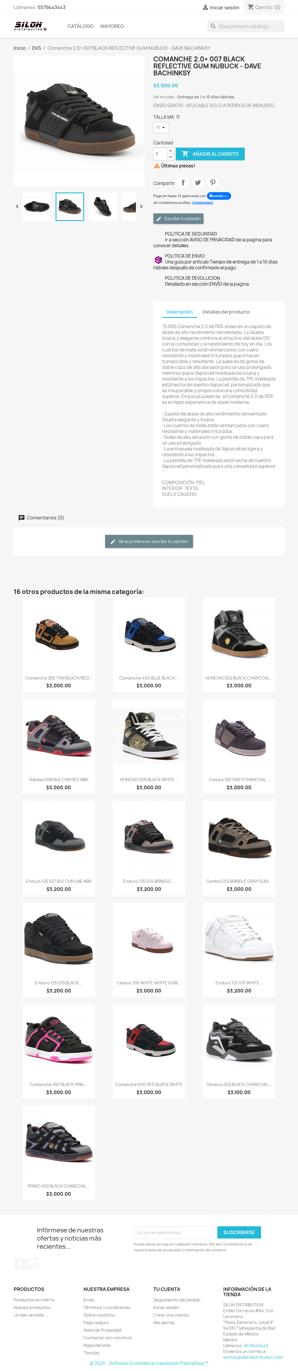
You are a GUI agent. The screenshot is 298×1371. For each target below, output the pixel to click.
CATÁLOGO (81, 26)
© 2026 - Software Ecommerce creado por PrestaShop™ (149, 1363)
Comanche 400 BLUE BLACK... (148, 678)
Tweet (198, 182)
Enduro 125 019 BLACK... (58, 983)
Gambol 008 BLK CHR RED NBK (58, 779)
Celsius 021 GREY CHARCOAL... (239, 779)
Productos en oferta (34, 1300)
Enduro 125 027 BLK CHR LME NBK (59, 881)
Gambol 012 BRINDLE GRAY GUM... (239, 881)
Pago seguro (96, 1322)
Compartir (183, 182)
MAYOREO (112, 26)
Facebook (20, 1264)
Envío (89, 1300)
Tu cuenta (166, 1289)
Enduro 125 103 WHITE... (239, 983)
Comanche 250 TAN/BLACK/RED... (58, 678)
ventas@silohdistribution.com (253, 1357)
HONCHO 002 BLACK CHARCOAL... (239, 678)
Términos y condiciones (107, 1307)
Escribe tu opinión (182, 218)
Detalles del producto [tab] (226, 312)
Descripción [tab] (179, 312)
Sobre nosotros (99, 1315)
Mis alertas (164, 1322)
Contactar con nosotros (108, 1337)
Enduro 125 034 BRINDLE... (149, 881)
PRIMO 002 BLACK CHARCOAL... (59, 1186)
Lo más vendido (29, 1315)
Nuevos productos (32, 1307)
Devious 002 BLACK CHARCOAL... (239, 1084)
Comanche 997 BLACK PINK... (58, 1084)
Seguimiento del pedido (177, 1300)
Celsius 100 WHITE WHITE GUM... (149, 983)
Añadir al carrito (210, 153)
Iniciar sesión (166, 1307)
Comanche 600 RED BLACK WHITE (149, 1084)
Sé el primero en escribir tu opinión (153, 541)
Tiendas (92, 1353)
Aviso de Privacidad (102, 1330)
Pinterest (213, 182)
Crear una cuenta (171, 1315)
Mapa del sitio (97, 1345)
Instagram (33, 1264)
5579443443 (51, 7)
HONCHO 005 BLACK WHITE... (149, 779)
